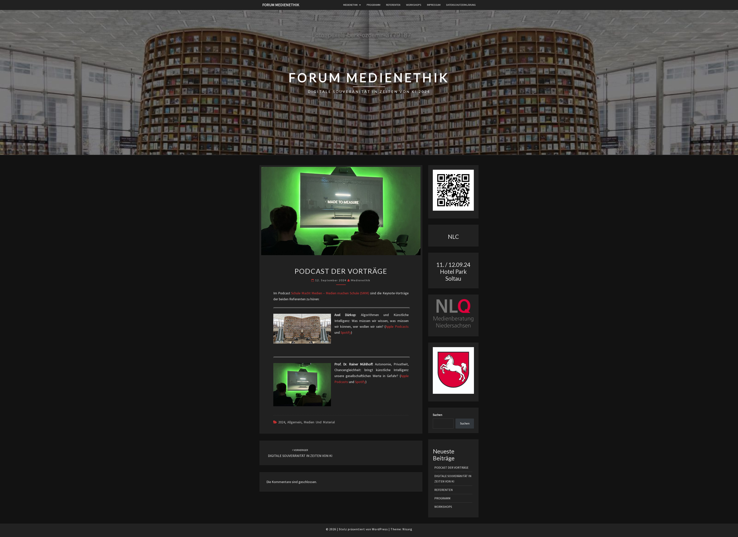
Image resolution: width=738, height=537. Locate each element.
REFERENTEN (393, 5)
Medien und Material (319, 422)
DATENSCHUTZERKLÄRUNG (461, 5)
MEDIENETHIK (350, 5)
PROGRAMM (373, 5)
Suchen (437, 415)
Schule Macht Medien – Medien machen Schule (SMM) (330, 293)
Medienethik (360, 280)
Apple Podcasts (397, 326)
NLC (453, 236)
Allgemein (294, 422)
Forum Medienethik (280, 4)
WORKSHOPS (413, 5)
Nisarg (407, 529)
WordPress (380, 529)
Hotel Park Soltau (453, 275)
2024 (281, 422)
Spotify (346, 332)
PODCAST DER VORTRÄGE (451, 467)
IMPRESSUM (433, 5)
